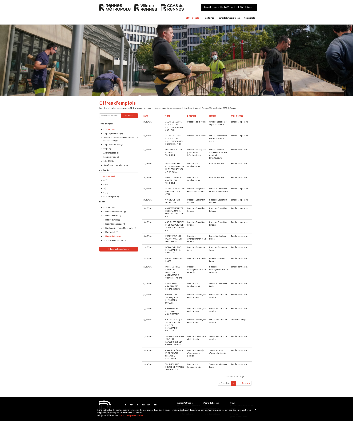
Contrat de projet (238, 320)
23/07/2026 (148, 364)
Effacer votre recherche (118, 249)
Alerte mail (209, 18)
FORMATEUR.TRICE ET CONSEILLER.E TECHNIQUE (174, 180)
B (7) (105, 188)
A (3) (105, 180)
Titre (167, 116)
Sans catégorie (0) (111, 197)
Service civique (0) (111, 157)
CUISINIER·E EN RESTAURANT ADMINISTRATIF (172, 311)
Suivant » (246, 383)
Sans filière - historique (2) (114, 241)
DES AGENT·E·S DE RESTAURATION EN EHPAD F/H (173, 250)
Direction (191, 116)
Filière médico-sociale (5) (114, 224)
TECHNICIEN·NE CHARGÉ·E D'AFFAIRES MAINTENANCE (174, 367)
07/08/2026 (148, 284)
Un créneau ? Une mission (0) (115, 165)
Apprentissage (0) (111, 153)
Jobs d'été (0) (108, 161)
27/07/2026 (148, 309)
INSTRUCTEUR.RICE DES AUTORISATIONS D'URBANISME (174, 239)
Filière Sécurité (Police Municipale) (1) (119, 228)
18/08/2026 (148, 200)
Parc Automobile (216, 164)
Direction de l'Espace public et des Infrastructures (196, 152)
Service (212, 116)
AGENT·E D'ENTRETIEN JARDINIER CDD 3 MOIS (174, 191)
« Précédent (224, 383)
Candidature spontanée (229, 18)
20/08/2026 (148, 178)
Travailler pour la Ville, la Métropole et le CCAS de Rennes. (229, 7)
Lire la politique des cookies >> (132, 416)
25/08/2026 (148, 136)
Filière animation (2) (112, 216)
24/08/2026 (148, 150)
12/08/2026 (148, 267)
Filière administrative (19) (114, 212)
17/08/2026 (148, 247)
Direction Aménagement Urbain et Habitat (196, 239)
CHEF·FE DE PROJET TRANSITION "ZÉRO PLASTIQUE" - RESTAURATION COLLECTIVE (173, 325)
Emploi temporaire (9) (113, 145)
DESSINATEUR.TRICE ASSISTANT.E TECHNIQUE (173, 152)
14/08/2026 (148, 258)
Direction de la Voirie (196, 122)
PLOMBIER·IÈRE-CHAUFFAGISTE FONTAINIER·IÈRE (172, 286)
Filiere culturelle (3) (111, 220)
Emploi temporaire (239, 122)
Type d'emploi (237, 116)
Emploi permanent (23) (113, 134)
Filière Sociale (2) (110, 232)
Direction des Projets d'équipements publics (196, 353)
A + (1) (106, 184)
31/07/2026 (148, 295)
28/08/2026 (148, 122)
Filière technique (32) (112, 236)
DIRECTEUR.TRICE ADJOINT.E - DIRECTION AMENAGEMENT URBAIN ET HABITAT (173, 272)
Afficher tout (109, 129)
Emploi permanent (239, 150)
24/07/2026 (148, 350)
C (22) (105, 193)
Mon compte (249, 18)
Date (145, 116)
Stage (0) (107, 149)
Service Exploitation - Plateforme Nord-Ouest (218, 138)
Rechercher (129, 116)
